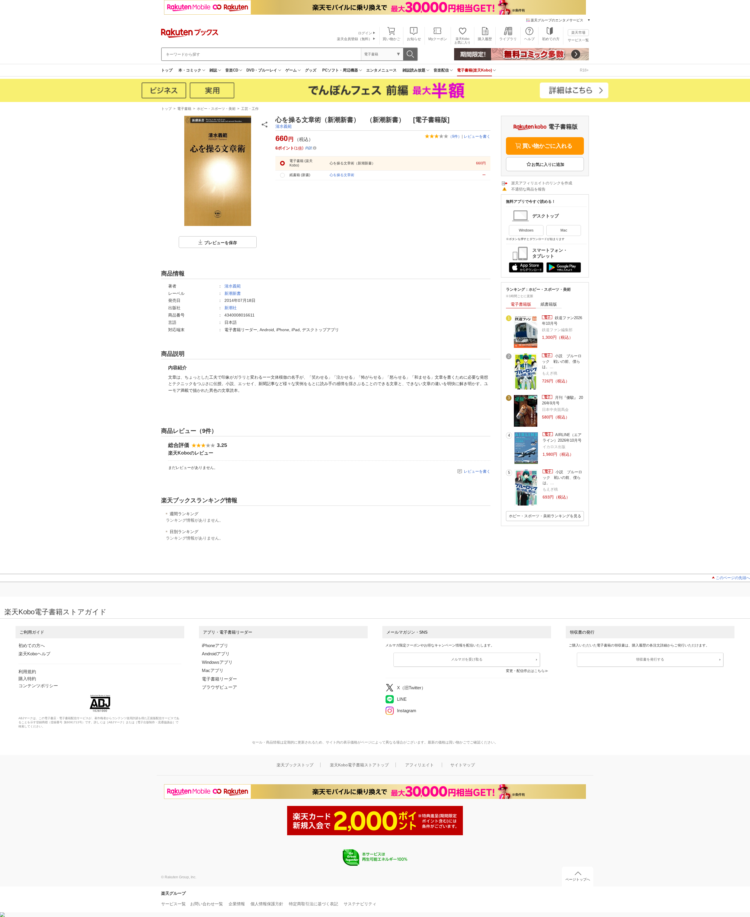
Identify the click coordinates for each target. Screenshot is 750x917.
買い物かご (391, 39)
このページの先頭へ (733, 578)
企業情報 (237, 903)
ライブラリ (508, 39)
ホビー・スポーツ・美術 (216, 109)
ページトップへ (577, 879)
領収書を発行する (650, 659)
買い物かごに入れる (547, 146)
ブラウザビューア (219, 687)
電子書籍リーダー (219, 678)
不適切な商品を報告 (528, 189)
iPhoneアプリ (215, 645)
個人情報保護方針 (266, 903)
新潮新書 (232, 293)
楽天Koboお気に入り (462, 40)
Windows (526, 230)
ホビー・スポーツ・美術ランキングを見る (545, 516)
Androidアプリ (216, 653)
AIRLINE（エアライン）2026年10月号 (562, 437)
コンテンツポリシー (38, 685)
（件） (455, 136)
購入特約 (27, 678)
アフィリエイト (419, 765)
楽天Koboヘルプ (34, 653)
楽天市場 (578, 32)
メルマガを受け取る (467, 659)
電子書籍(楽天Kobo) (474, 70)
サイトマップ (462, 765)
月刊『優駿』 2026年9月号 (562, 400)
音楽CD (231, 70)
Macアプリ (213, 670)
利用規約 (27, 671)
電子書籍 (184, 109)
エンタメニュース (381, 70)
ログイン (365, 33)
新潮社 (230, 307)
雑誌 (213, 70)
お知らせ (414, 39)
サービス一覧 (578, 40)
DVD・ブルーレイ (261, 70)
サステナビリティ (360, 903)
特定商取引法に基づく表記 (313, 903)
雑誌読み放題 (414, 70)
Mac (563, 230)
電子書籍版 (521, 304)
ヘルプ (529, 39)
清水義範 (283, 126)
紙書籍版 (549, 304)
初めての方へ (31, 645)
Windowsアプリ (217, 662)
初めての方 (551, 39)
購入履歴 (485, 39)
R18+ (584, 70)
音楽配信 (441, 70)
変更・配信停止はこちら (525, 671)
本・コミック (189, 70)
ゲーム (291, 70)
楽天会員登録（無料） (354, 39)
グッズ (310, 70)
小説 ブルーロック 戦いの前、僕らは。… (562, 361)
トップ (167, 70)
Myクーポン (437, 39)
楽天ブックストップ (295, 765)
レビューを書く (477, 136)
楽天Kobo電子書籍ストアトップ (359, 765)
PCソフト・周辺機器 (340, 70)
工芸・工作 (250, 109)
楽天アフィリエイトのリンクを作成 (541, 183)
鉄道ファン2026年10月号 (562, 320)
